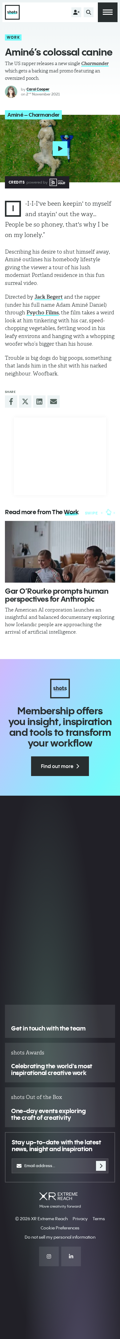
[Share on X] (25, 401)
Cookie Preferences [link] (60, 1228)
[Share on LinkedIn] (39, 401)
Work (13, 37)
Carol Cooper (38, 89)
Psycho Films (42, 312)
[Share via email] (53, 401)
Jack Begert (48, 297)
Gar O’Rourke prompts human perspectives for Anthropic (57, 595)
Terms (99, 1219)
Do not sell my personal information (60, 1237)
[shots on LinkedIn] (71, 1256)
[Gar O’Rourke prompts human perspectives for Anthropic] (60, 552)
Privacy (80, 1219)
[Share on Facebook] (11, 401)
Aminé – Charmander (33, 114)
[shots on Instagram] (49, 1256)
